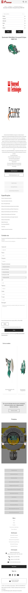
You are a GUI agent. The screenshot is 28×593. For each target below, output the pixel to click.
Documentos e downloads (14, 527)
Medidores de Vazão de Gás (14, 485)
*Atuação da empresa (5, 264)
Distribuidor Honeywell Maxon (14, 539)
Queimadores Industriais (14, 493)
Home (14, 520)
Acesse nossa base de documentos (15, 581)
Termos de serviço (4, 335)
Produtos (10, 6)
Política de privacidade (20, 333)
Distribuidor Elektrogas (14, 544)
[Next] (25, 444)
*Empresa (3, 258)
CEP (2, 280)
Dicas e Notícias (14, 529)
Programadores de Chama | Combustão (14, 489)
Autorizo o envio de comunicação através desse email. (12, 327)
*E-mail (2, 297)
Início (5, 6)
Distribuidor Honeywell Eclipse (14, 541)
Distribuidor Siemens (14, 537)
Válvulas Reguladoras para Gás (14, 508)
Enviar (14, 330)
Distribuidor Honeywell (14, 535)
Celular (2, 291)
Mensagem (3, 302)
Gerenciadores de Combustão (14, 481)
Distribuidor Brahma (14, 546)
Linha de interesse (5, 269)
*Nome (2, 252)
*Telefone (3, 285)
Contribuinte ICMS (5, 274)
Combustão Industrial (18, 6)
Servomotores (14, 497)
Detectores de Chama (14, 474)
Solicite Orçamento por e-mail (14, 175)
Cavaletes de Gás (14, 470)
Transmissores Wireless (14, 504)
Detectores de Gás (14, 478)
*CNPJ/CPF (3, 247)
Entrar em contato (14, 410)
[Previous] (3, 444)
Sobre (14, 522)
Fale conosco (14, 566)
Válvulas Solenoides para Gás (14, 512)
